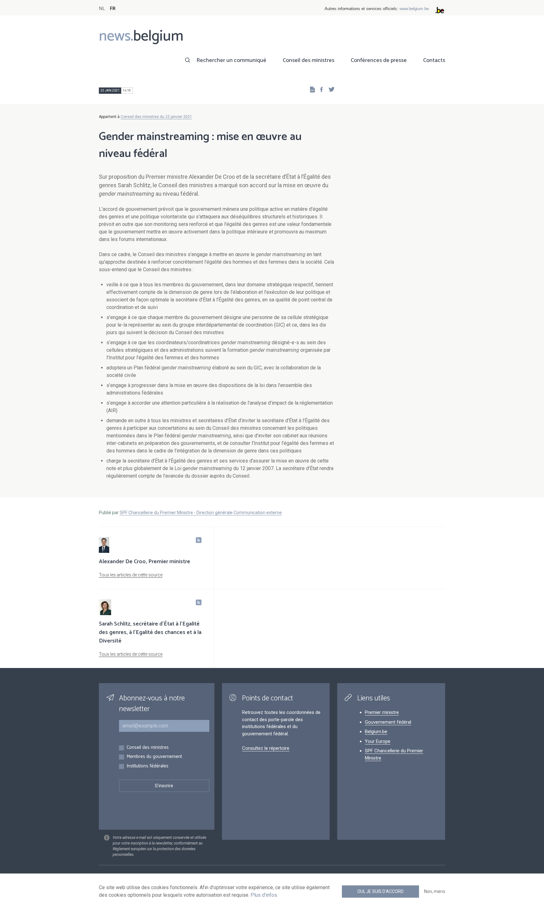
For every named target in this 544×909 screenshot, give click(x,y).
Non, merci (434, 891)
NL (102, 8)
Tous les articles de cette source (130, 574)
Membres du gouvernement (154, 756)
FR (113, 8)
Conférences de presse (379, 60)
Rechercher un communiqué (231, 60)
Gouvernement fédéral (388, 722)
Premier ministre (382, 712)
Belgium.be (376, 731)
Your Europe (377, 741)
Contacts (434, 60)
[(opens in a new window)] (319, 89)
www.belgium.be (414, 8)
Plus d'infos (264, 895)
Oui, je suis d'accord (380, 891)
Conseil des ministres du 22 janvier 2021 (156, 117)
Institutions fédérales (147, 766)
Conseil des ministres (308, 60)
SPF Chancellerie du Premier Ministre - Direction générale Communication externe (201, 512)
